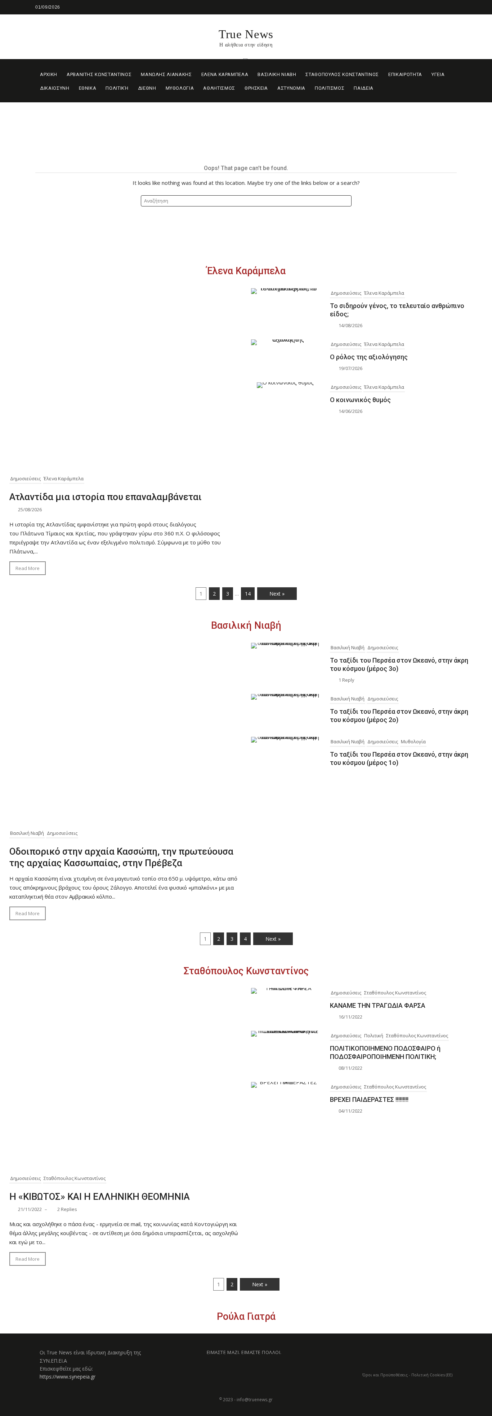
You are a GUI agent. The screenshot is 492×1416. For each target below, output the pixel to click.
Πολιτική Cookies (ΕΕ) (431, 1374)
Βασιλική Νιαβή (246, 625)
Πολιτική (373, 1035)
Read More (27, 568)
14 (248, 593)
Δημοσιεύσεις (25, 478)
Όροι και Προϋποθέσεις (385, 1374)
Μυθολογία (413, 741)
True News (246, 34)
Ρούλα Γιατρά (246, 1316)
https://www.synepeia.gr (67, 1376)
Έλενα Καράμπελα (246, 271)
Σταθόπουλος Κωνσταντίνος (246, 971)
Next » (277, 593)
